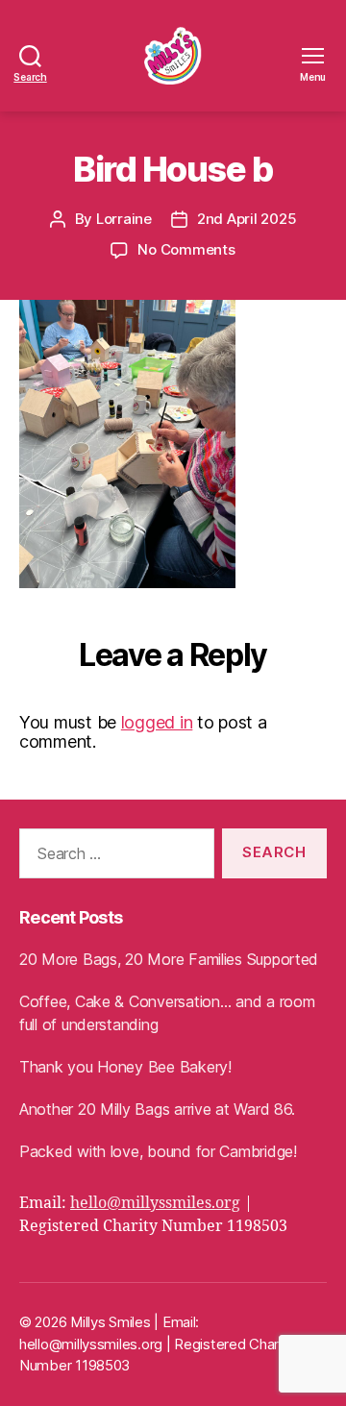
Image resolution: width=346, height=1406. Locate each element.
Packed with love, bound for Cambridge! (158, 1151)
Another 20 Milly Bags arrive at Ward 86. (157, 1109)
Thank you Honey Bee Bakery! (125, 1066)
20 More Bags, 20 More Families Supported (168, 959)
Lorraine (124, 219)
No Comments (186, 249)
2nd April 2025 (246, 219)
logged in (157, 722)
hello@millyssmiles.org (155, 1203)
